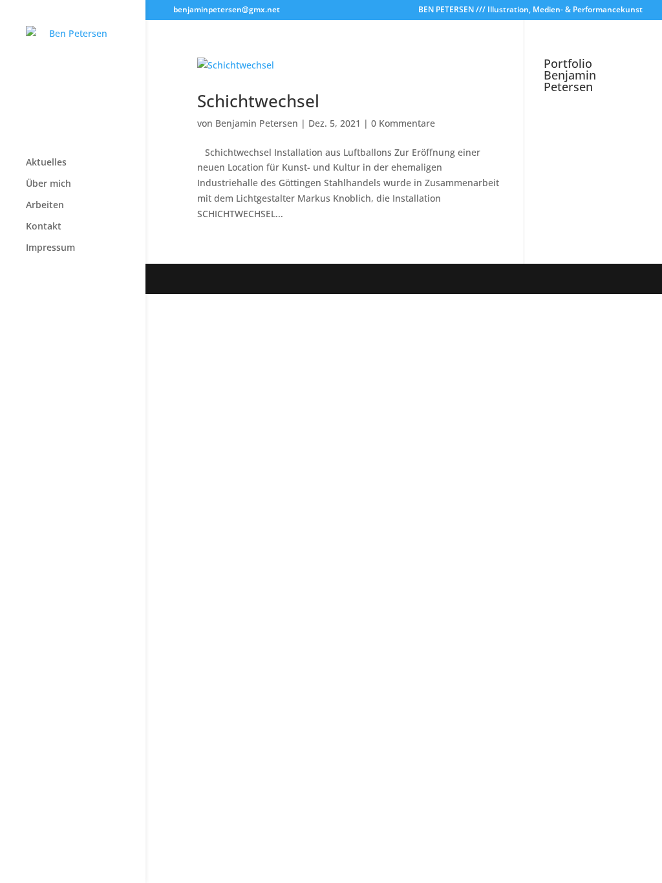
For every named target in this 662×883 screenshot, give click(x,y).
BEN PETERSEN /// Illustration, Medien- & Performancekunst (530, 10)
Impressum (50, 248)
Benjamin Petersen (256, 123)
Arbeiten (45, 205)
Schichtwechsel (258, 100)
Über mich (48, 184)
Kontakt (43, 227)
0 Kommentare (403, 123)
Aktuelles (46, 163)
